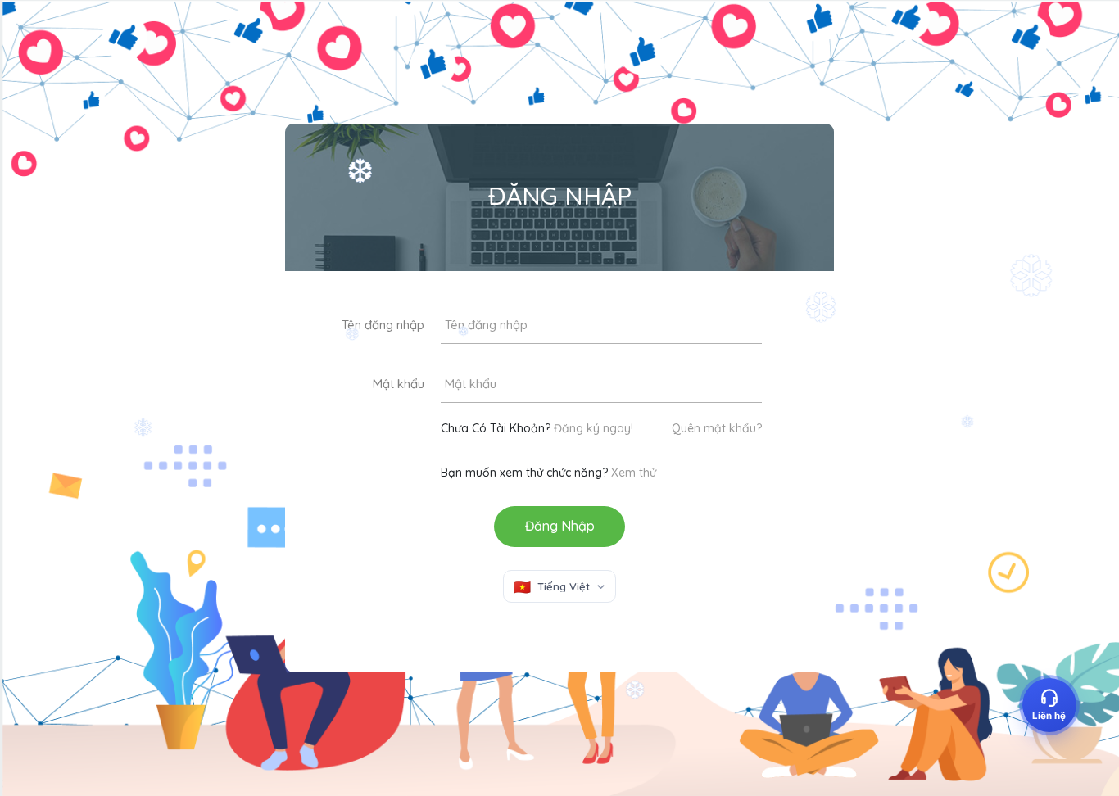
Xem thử (633, 472)
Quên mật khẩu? (717, 428)
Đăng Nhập (560, 526)
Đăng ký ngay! (593, 428)
